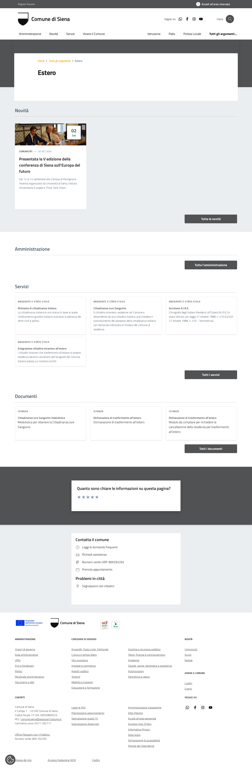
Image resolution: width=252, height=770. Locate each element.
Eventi (188, 689)
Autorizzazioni (136, 671)
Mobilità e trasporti (82, 682)
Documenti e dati (24, 682)
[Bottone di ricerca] (230, 19)
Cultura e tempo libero (84, 655)
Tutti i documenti (210, 448)
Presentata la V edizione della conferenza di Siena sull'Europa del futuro (49, 165)
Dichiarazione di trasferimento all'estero (117, 418)
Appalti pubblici (80, 671)
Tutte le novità (211, 219)
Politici (18, 671)
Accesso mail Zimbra (139, 724)
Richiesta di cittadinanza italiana (37, 308)
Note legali (134, 735)
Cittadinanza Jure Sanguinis (109, 308)
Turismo (75, 677)
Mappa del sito (23, 760)
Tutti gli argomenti (60, 61)
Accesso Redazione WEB (62, 760)
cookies (10, 760)
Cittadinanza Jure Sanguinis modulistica (41, 418)
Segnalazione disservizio (85, 724)
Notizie (189, 660)
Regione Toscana (26, 4)
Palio (172, 34)
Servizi (70, 34)
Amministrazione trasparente (144, 707)
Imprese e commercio (83, 666)
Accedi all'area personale (142, 718)
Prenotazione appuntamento (87, 713)
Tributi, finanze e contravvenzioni (146, 655)
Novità (53, 34)
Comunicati (25, 151)
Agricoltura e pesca (139, 677)
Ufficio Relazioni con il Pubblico (32, 735)
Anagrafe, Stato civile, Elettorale (89, 649)
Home (41, 61)
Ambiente (133, 660)
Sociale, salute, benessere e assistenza (150, 666)
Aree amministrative (26, 655)
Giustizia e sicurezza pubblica (144, 649)
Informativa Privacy (139, 729)
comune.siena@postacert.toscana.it (41, 719)
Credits (96, 760)
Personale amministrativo (29, 677)
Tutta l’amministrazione (211, 265)
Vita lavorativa (79, 660)
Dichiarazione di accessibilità (144, 740)
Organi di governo (25, 649)
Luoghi (188, 683)
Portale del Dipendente (141, 746)
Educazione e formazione (85, 688)
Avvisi (188, 655)
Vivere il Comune (94, 34)
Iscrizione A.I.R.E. (179, 308)
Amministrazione (30, 34)
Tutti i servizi (211, 374)
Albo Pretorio (135, 713)
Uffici (18, 660)
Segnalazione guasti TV (84, 718)
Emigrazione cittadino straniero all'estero (42, 348)
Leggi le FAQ (78, 707)
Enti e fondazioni (24, 666)
